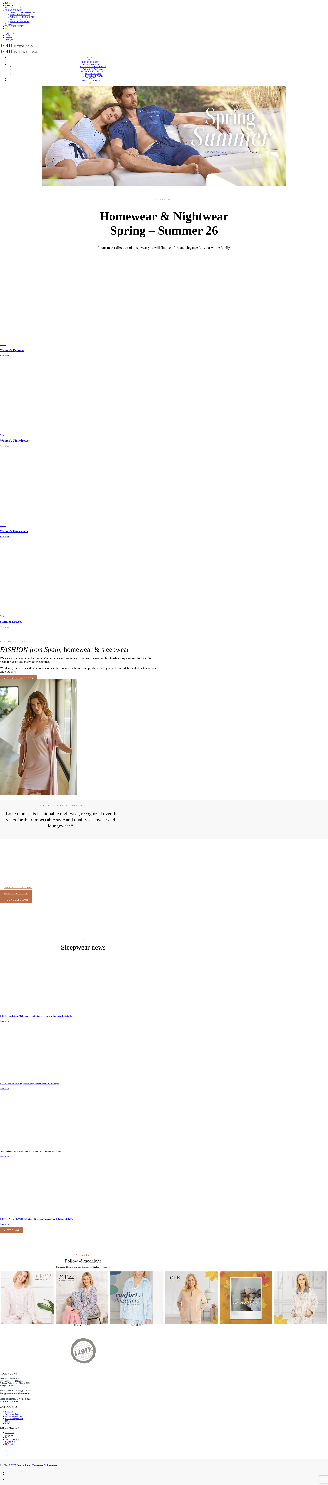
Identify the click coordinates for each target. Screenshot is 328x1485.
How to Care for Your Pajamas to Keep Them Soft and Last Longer (29, 1084)
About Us (9, 5)
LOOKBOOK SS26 (13, 8)
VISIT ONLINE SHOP (15, 26)
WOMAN (9, 1412)
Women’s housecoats (13, 1416)
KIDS (7, 1423)
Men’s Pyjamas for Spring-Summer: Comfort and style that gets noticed (31, 1151)
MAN (7, 1421)
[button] (18, 678)
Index (7, 3)
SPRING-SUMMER (13, 10)
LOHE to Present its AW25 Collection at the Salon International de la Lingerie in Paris (37, 1219)
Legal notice (10, 1442)
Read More (4, 1021)
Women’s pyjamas (12, 1414)
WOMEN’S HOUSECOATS (22, 17)
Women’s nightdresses (14, 1419)
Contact (8, 24)
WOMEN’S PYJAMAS (20, 15)
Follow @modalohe (83, 1261)
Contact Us (9, 1432)
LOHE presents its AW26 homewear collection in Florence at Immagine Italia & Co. (36, 1016)
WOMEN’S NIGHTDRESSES (23, 12)
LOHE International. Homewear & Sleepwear (33, 1465)
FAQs (7, 1437)
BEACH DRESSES (18, 19)
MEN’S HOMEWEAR (19, 21)
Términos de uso (12, 1439)
